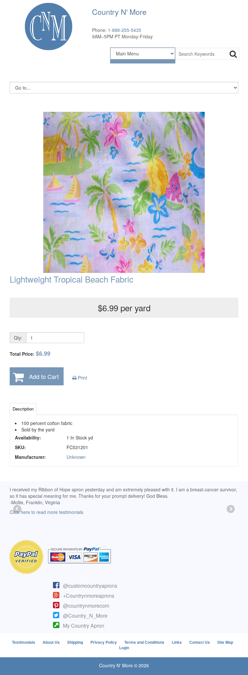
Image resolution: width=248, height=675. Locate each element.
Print (82, 377)
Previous (18, 509)
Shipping (75, 642)
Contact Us (199, 642)
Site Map (225, 642)
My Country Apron (83, 625)
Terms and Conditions (144, 642)
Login (124, 648)
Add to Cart (44, 376)
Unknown (76, 457)
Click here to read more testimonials (46, 512)
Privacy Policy (103, 642)
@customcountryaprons (90, 585)
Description (23, 409)
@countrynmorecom (86, 605)
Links (177, 642)
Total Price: (30, 354)
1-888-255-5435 (124, 30)
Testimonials (23, 642)
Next (230, 509)
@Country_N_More (85, 615)
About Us (51, 642)
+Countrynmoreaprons (88, 595)
